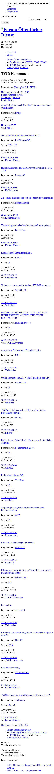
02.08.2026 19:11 (9, 657)
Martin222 (20, 547)
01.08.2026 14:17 (9, 717)
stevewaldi (20, 610)
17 (15, 145)
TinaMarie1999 (22, 672)
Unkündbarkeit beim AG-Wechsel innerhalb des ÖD (25, 378)
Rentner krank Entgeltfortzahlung (16, 253)
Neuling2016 (13, 67)
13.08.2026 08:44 (9, 497)
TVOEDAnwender (14, 343)
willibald (9, 500)
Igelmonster (20, 382)
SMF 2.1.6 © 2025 (15, 770)
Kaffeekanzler (11, 190)
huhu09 (18, 417)
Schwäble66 (20, 290)
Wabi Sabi (10, 305)
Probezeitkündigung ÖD (12, 475)
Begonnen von (16, 95)
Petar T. (8, 128)
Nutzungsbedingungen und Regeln (29, 765)
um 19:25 (9, 157)
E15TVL (24, 67)
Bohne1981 (20, 230)
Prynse (18, 113)
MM (17, 355)
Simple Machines (33, 770)
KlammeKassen (12, 160)
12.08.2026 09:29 (9, 560)
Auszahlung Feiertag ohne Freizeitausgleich (21, 350)
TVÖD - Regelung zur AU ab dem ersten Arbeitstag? (25, 695)
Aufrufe (16, 97)
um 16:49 (9, 187)
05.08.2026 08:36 (9, 622)
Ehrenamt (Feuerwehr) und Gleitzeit (17, 542)
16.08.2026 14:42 (9, 465)
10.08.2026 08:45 (9, 595)
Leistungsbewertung (10, 667)
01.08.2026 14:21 (9, 685)
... (24, 92)
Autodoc (9, 467)
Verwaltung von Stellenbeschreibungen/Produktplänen (26, 225)
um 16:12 (9, 215)
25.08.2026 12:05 (9, 302)
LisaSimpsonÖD (22, 140)
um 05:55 (8, 125)
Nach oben (6, 725)
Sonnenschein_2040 (24, 448)
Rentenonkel (11, 277)
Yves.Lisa (19, 480)
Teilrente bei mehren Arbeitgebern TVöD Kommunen (25, 285)
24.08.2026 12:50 (9, 340)
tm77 (17, 515)
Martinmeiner (11, 535)
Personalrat (6, 605)
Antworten (6, 97)
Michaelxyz (20, 577)
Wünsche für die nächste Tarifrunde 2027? (20, 135)
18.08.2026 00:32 (9, 400)
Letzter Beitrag (8, 100)
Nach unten (6, 92)
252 (27, 92)
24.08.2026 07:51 (9, 367)
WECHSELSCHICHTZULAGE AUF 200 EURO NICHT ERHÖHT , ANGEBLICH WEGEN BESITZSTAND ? (24, 315)
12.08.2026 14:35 (9, 532)
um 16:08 (9, 242)
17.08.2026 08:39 (9, 430)
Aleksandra (20, 700)
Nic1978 (19, 640)
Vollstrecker (10, 370)
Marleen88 (20, 175)
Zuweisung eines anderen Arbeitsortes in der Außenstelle (27, 198)
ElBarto (8, 432)
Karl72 (18, 257)
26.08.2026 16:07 (9, 275)
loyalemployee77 (23, 323)
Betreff (4, 95)
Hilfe (9, 765)
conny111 (9, 402)
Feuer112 (9, 562)
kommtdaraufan (22, 202)
